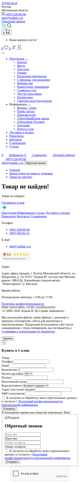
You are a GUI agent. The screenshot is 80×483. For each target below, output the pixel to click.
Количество (9, 369)
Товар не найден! (20, 177)
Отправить (9, 408)
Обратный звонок (13, 21)
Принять (8, 338)
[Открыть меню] (3, 53)
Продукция (16, 58)
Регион (6, 377)
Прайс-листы (26, 111)
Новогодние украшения (33, 86)
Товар (5, 357)
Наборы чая (25, 83)
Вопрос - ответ (27, 107)
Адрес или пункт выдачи (18, 389)
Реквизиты (16, 136)
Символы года (26, 90)
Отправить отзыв (13, 202)
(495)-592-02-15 (19, 233)
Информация (26, 212)
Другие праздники (29, 93)
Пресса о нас (25, 129)
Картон (22, 62)
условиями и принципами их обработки (28, 331)
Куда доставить (12, 385)
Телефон (7, 361)
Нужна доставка (12, 373)
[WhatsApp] (4, 159)
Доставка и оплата (21, 132)
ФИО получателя (13, 393)
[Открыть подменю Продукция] (26, 59)
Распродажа (25, 97)
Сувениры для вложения (33, 79)
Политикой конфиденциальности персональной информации (32, 403)
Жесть (21, 65)
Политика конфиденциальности (23, 303)
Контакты (23, 216)
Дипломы (23, 125)
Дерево (22, 72)
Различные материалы (32, 76)
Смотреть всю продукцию (34, 100)
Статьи (14, 146)
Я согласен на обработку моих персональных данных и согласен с (37, 454)
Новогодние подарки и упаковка (31, 173)
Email (5, 365)
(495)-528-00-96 (16, 14)
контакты (15, 139)
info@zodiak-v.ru (12, 18)
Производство (26, 115)
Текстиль (23, 69)
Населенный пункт (14, 381)
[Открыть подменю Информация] (28, 105)
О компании (17, 143)
